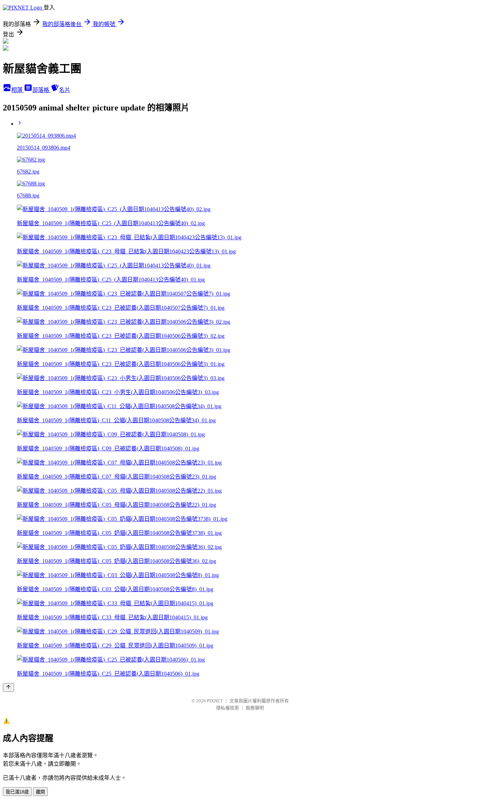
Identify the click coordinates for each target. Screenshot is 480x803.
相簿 (17, 90)
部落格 (41, 90)
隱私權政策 (227, 707)
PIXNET (215, 700)
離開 (40, 792)
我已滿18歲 (17, 792)
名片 (64, 90)
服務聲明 (255, 707)
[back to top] (8, 687)
